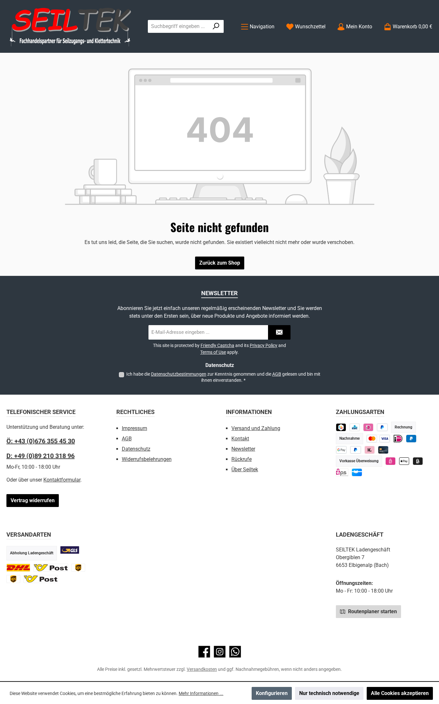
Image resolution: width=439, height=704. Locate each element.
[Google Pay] (341, 450)
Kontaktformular (61, 480)
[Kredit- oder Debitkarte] (378, 439)
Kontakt (240, 439)
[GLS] (69, 550)
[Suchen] (216, 26)
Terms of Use (213, 352)
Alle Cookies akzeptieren (400, 693)
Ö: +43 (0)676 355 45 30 (40, 441)
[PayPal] (355, 450)
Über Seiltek (244, 469)
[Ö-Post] (50, 568)
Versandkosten (202, 669)
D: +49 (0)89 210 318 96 (40, 456)
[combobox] (178, 26)
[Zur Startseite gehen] (70, 26)
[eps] (390, 461)
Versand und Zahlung (255, 428)
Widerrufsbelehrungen (147, 459)
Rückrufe (241, 459)
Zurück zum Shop (219, 263)
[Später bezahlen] (382, 427)
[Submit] (279, 332)
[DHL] (18, 568)
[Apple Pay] (404, 461)
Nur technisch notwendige (329, 693)
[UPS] (78, 568)
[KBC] (354, 427)
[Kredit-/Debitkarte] (383, 450)
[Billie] (418, 461)
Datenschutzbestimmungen (178, 374)
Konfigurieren (272, 693)
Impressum (134, 428)
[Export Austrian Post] (40, 579)
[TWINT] (341, 427)
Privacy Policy (263, 345)
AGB (276, 374)
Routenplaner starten (372, 611)
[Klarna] (369, 450)
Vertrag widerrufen (33, 500)
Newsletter (243, 449)
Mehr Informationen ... (201, 693)
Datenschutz (136, 449)
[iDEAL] (368, 427)
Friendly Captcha (217, 345)
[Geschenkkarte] (357, 472)
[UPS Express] (13, 579)
